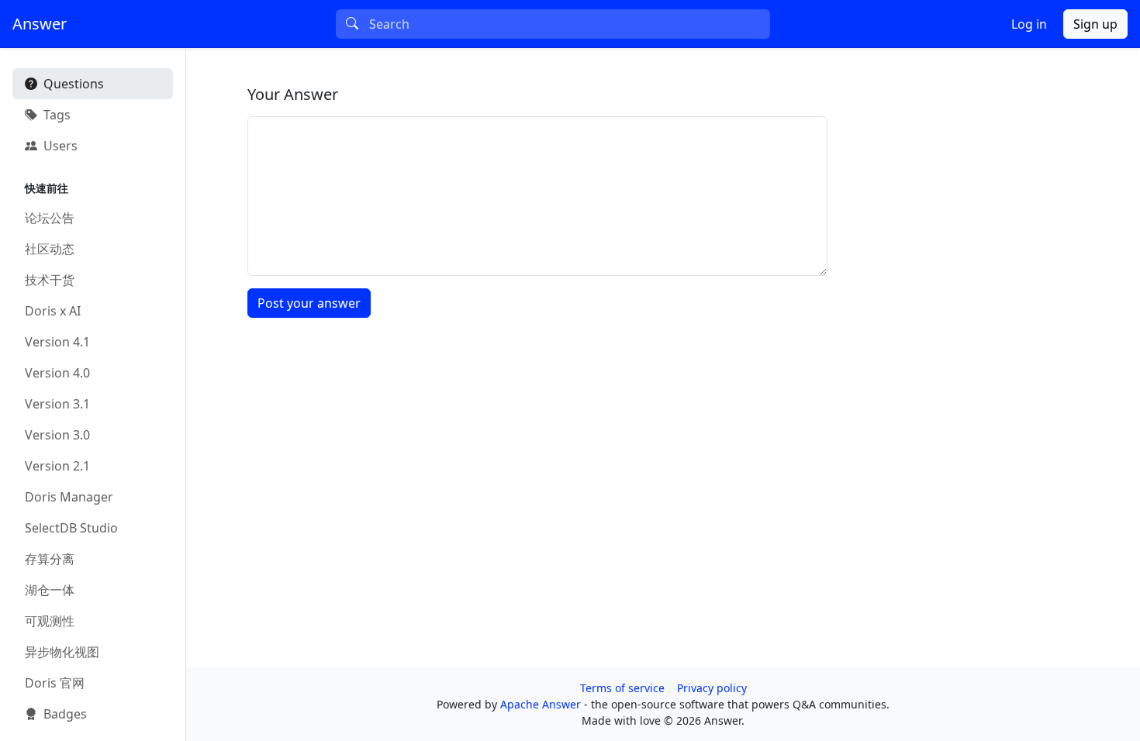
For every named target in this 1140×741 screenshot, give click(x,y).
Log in (1029, 24)
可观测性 (49, 620)
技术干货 (49, 279)
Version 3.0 (57, 434)
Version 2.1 (57, 465)
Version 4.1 (57, 341)
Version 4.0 (57, 372)
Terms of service (622, 688)
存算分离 (49, 558)
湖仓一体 (49, 589)
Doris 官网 (55, 682)
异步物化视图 (62, 651)
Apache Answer (542, 704)
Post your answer (309, 303)
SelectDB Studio (71, 527)
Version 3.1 (57, 403)
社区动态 (49, 248)
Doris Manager (69, 496)
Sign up (1095, 24)
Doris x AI (53, 310)
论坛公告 (49, 217)
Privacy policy (712, 688)
